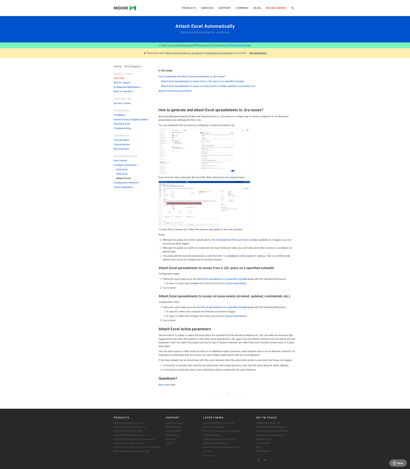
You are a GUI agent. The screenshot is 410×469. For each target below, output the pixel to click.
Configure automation (125, 165)
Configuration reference (126, 182)
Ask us (162, 384)
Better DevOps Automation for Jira (131, 451)
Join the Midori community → (271, 435)
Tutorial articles (122, 144)
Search (169, 443)
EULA (259, 447)
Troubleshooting (122, 128)
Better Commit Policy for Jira (128, 443)
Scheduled (221, 239)
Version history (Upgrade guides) (131, 119)
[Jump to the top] (227, 393)
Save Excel (121, 173)
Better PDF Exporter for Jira (128, 431)
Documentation (174, 431)
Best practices (121, 148)
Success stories (122, 103)
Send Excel (121, 169)
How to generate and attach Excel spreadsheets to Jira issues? (192, 76)
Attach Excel (123, 178)
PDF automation (238, 45)
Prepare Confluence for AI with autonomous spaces (218, 425)
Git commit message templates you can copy (221, 449)
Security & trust (122, 123)
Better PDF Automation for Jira (129, 435)
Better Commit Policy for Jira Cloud (183, 53)
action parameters (236, 283)
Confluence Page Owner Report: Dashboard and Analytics (219, 441)
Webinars (170, 439)
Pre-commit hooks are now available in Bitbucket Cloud (221, 433)
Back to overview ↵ (124, 91)
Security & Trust (264, 439)
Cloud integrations (123, 187)
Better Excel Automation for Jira (130, 427)
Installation (119, 115)
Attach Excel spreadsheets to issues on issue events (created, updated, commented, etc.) (208, 86)
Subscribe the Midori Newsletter (272, 431)
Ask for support (122, 82)
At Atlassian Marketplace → (128, 87)
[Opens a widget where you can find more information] (398, 463)
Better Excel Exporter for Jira (128, 423)
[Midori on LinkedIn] (265, 460)
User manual (120, 160)
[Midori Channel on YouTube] (258, 460)
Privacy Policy (263, 443)
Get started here (258, 53)
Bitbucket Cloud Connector (219, 53)
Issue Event (242, 239)
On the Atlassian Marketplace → (272, 427)
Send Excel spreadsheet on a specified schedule (222, 279)
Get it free (119, 78)
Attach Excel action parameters (175, 90)
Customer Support (175, 423)
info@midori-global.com (268, 423)
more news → (210, 455)
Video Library (172, 435)
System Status (173, 427)
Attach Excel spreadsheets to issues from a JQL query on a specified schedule (202, 81)
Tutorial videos (121, 140)
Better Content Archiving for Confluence (134, 439)
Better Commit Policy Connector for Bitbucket (137, 447)
